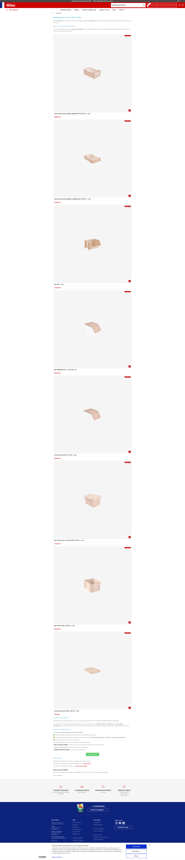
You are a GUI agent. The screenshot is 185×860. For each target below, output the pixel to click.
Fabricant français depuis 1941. (82, 1)
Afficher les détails (56, 857)
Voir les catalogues (97, 810)
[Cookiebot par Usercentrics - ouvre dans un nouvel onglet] (42, 857)
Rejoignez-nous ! (76, 834)
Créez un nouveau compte (60, 744)
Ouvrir (129, 110)
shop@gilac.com (55, 829)
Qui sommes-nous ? (76, 822)
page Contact (87, 763)
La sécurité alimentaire (77, 838)
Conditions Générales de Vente (101, 837)
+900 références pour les (101, 1)
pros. (111, 1)
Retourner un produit (98, 831)
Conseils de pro (104, 10)
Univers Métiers (65, 10)
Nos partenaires (76, 831)
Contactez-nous (122, 827)
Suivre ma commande (98, 828)
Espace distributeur (98, 824)
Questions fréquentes (98, 839)
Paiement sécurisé (98, 835)
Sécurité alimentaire (89, 10)
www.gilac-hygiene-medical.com (58, 838)
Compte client (97, 822)
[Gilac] (11, 5)
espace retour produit (81, 766)
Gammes (76, 10)
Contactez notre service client (61, 749)
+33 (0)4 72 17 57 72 (56, 827)
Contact (122, 10)
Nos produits (13, 10)
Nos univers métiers (76, 829)
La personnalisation (76, 842)
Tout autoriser (136, 846)
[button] (92, 754)
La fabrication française (77, 840)
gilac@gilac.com (55, 834)
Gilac (114, 10)
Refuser (136, 856)
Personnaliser (135, 851)
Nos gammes (75, 827)
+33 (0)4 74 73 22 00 (56, 833)
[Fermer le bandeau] (149, 844)
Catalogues (152, 4)
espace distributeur (169, 5)
